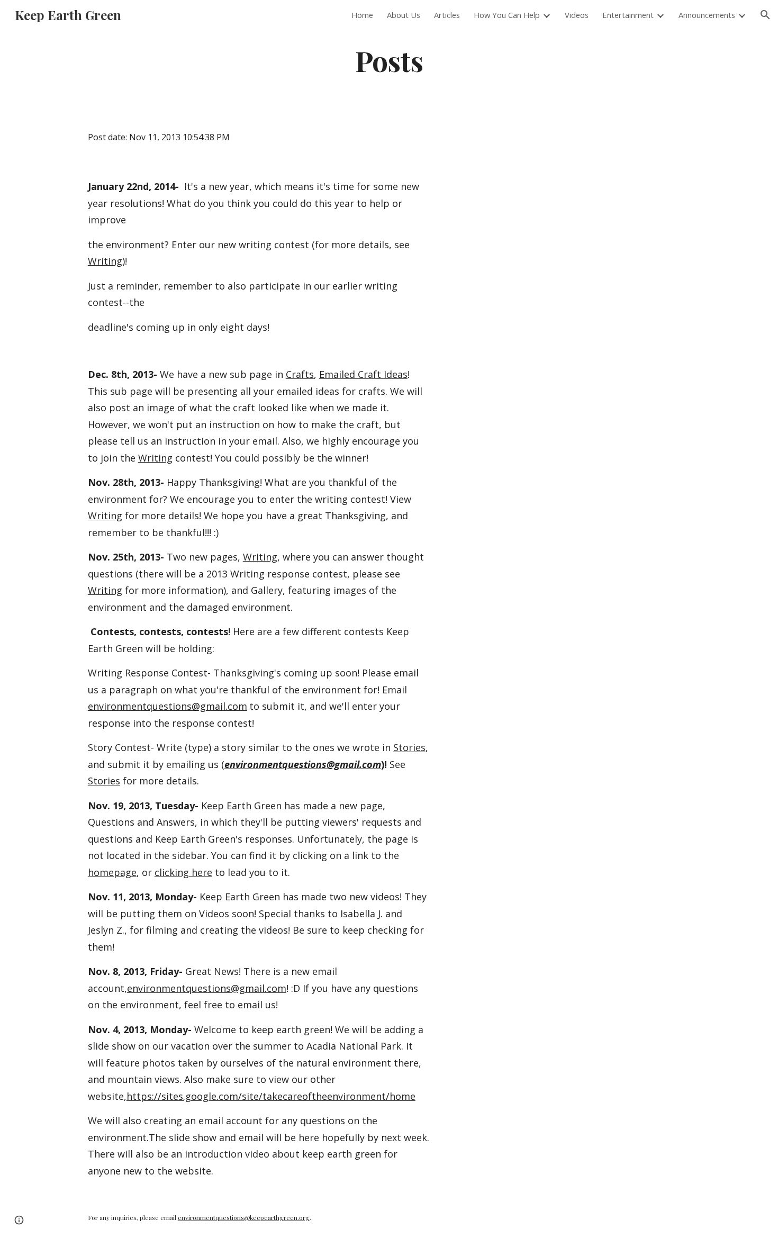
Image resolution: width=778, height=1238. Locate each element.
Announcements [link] (707, 15)
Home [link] (362, 15)
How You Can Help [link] (507, 15)
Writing (105, 261)
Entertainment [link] (628, 15)
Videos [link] (577, 15)
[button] (765, 15)
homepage (112, 872)
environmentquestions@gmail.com (167, 706)
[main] (389, 60)
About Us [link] (403, 15)
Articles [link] (447, 15)
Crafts (300, 374)
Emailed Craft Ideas (363, 374)
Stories (409, 747)
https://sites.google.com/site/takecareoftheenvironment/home (270, 1096)
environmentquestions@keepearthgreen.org (244, 1217)
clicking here (183, 872)
